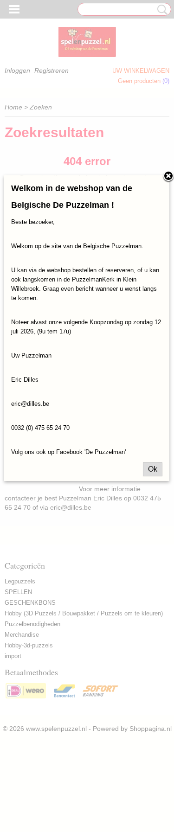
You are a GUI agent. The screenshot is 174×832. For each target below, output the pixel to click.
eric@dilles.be (30, 403)
